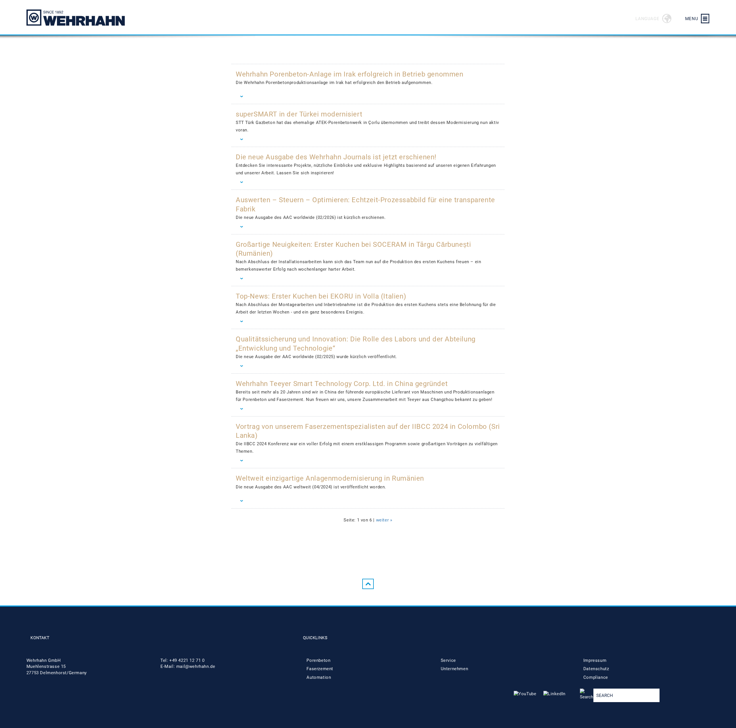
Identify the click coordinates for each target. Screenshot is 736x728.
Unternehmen (454, 668)
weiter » (384, 520)
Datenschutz (596, 668)
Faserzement (319, 668)
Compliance (595, 677)
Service (448, 660)
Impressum (594, 660)
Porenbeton (318, 660)
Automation (318, 677)
